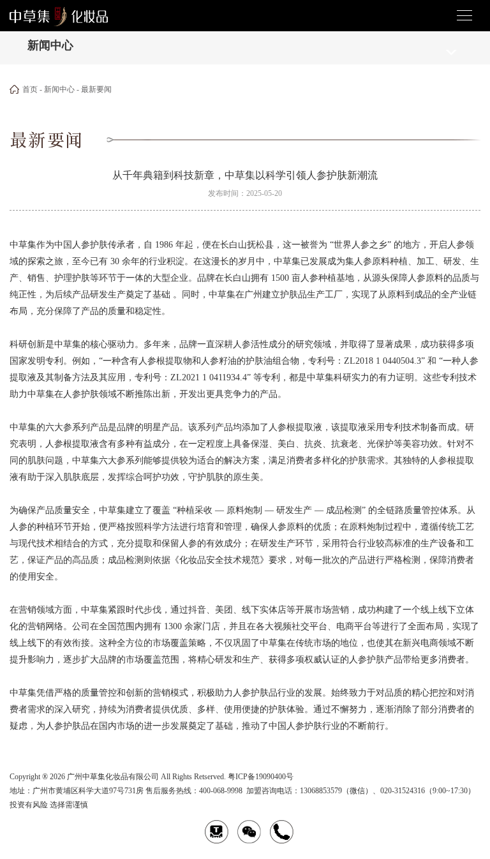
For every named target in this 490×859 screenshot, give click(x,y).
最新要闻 (96, 89)
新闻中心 (59, 89)
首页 (30, 89)
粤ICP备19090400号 (260, 776)
